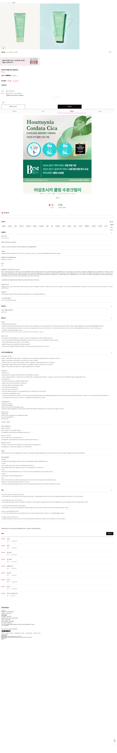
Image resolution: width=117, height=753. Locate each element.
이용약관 (22, 719)
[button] (2, 70)
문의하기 (110, 619)
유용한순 (111, 311)
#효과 (63, 312)
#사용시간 (93, 312)
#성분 (47, 312)
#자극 (104, 312)
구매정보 (72, 197)
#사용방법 (41, 312)
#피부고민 (21, 312)
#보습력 (34, 312)
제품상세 (14, 197)
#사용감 (9, 312)
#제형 (74, 312)
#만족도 (68, 312)
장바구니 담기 (13, 193)
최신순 (111, 313)
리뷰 (4, 158)
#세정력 (99, 312)
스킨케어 (8, 2)
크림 (13, 2)
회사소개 (2, 719)
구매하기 (69, 193)
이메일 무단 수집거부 (36, 719)
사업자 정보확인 (4, 701)
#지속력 (79, 312)
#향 (51, 312)
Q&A (100, 197)
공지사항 (7, 719)
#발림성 (3, 312)
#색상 (15, 312)
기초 (4, 2)
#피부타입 (28, 312)
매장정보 (11, 719)
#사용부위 (57, 312)
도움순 (111, 315)
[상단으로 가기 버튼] (114, 745)
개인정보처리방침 (29, 719)
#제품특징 (86, 312)
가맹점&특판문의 (18, 719)
